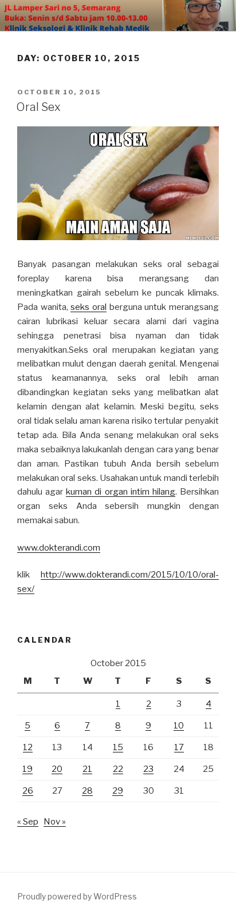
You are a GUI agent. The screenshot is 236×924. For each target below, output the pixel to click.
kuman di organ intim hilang (120, 492)
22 (118, 769)
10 (179, 725)
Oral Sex (38, 107)
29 (117, 791)
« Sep (27, 822)
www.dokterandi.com (58, 548)
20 (57, 769)
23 (148, 769)
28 (87, 791)
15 (118, 747)
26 (27, 791)
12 (28, 747)
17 (179, 747)
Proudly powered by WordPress (77, 896)
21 (87, 769)
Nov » (55, 822)
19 (27, 769)
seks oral (88, 307)
